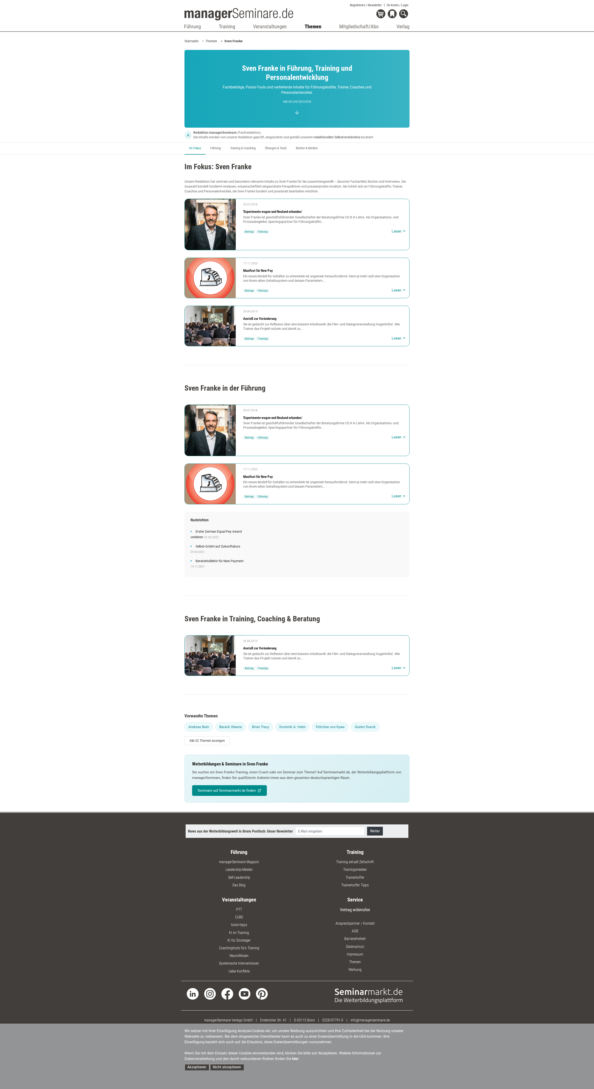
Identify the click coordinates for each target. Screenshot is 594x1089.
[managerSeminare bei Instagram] (210, 993)
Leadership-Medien (239, 869)
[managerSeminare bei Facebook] (227, 993)
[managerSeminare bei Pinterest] (262, 993)
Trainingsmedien (355, 869)
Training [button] (227, 26)
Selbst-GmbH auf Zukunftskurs (218, 546)
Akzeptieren (196, 1067)
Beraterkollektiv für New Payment (220, 561)
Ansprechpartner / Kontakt (355, 923)
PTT (239, 909)
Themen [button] (313, 26)
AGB (355, 931)
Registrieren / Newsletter (366, 5)
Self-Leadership (239, 877)
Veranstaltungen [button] (270, 26)
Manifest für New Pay (258, 271)
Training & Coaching (243, 148)
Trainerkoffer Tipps (355, 885)
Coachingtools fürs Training (239, 948)
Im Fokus (195, 148)
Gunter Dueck (365, 727)
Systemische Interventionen (239, 963)
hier (295, 1059)
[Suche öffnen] (404, 14)
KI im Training (239, 932)
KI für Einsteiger (239, 940)
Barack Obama (230, 727)
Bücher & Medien (307, 148)
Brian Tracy (260, 727)
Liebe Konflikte (239, 971)
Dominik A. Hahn (292, 727)
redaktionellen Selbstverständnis (336, 137)
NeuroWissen (239, 955)
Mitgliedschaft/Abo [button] (359, 26)
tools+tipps (239, 925)
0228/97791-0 (332, 1020)
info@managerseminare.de (370, 1020)
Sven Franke (233, 41)
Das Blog (238, 885)
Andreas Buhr (198, 727)
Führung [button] (192, 26)
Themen (211, 41)
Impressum (355, 954)
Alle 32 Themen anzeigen (207, 740)
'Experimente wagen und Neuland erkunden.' (272, 212)
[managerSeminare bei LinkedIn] (192, 993)
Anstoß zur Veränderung (260, 319)
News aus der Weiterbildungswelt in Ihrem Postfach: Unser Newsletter (240, 831)
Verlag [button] (403, 26)
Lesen (396, 231)
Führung (215, 148)
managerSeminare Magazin (239, 862)
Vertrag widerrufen (355, 909)
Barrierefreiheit (355, 939)
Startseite (191, 41)
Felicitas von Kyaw (330, 727)
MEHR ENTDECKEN (297, 102)
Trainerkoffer (355, 877)
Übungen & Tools (276, 148)
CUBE (239, 917)
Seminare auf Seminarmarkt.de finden (227, 790)
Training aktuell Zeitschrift (355, 862)
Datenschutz (355, 946)
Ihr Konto (397, 5)
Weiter (375, 831)
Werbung (355, 969)
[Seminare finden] (369, 995)
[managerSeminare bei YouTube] (244, 993)
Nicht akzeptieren (227, 1067)
